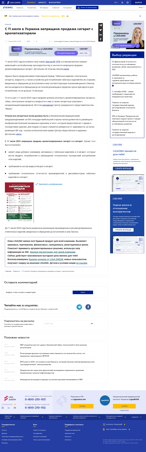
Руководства (37, 433)
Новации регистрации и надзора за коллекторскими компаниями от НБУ (51, 379)
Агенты (4, 430)
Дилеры (4, 433)
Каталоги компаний (39, 436)
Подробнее (124, 410)
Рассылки (68, 436)
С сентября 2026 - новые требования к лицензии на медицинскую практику (123, 94)
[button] (3, 2)
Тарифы (82, 406)
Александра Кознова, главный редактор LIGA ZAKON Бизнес (74, 41)
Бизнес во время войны (88, 7)
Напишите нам (69, 433)
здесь (19, 134)
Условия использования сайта (12, 440)
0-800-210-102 (35, 407)
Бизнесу (31, 2)
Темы (141, 7)
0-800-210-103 (35, 399)
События (55, 8)
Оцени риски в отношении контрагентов (122, 208)
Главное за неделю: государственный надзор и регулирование (123, 132)
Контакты (68, 440)
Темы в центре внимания (41, 440)
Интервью (44, 8)
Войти (83, 292)
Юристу (42, 2)
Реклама (5, 443)
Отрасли (8, 24)
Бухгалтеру (55, 2)
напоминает (48, 105)
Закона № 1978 (53, 61)
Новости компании (39, 430)
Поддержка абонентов (72, 430)
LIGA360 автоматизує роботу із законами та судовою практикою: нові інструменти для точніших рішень (126, 80)
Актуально (67, 8)
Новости (19, 8)
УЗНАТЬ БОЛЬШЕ (123, 168)
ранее (66, 69)
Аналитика (31, 8)
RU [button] (115, 2)
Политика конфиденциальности (12, 436)
